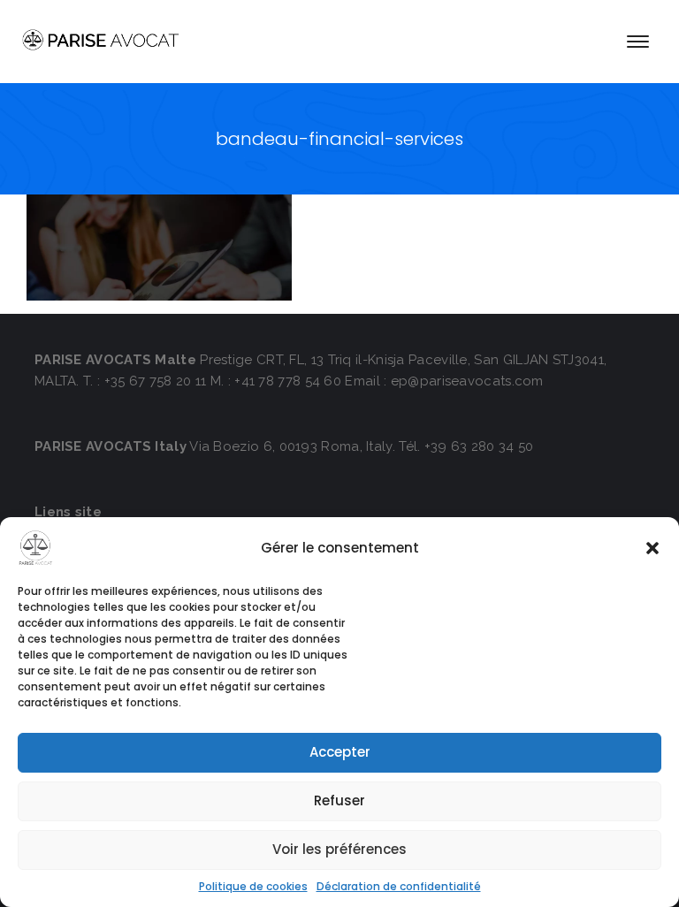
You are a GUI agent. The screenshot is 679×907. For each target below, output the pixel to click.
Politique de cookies (253, 886)
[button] (652, 548)
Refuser (339, 800)
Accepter (339, 752)
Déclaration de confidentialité (399, 886)
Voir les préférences (339, 849)
